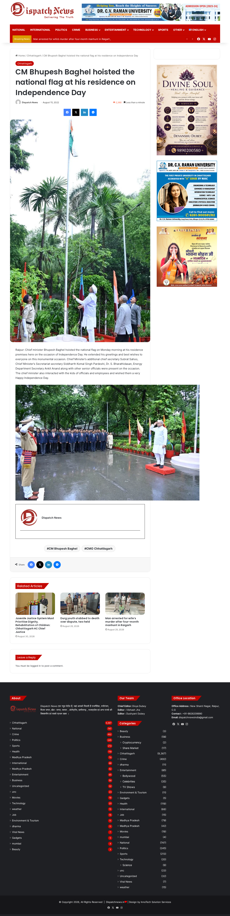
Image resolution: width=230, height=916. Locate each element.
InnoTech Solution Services (156, 902)
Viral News (18, 832)
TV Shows (129, 787)
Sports (163, 29)
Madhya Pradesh (22, 757)
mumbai (16, 843)
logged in (35, 665)
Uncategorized (20, 786)
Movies (16, 797)
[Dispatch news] (43, 11)
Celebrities (129, 781)
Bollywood (129, 775)
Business (91, 29)
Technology (142, 29)
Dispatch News (30, 102)
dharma (16, 826)
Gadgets (17, 837)
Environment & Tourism (25, 820)
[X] (178, 724)
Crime (76, 29)
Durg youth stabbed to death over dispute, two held (79, 619)
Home (21, 55)
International (40, 29)
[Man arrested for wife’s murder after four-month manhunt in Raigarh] (125, 604)
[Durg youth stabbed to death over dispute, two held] (80, 604)
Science (127, 865)
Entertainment (115, 29)
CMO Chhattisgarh (99, 548)
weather (17, 809)
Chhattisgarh (34, 55)
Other (177, 29)
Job (14, 814)
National (18, 29)
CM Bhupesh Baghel (63, 548)
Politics (61, 29)
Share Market (131, 748)
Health (16, 751)
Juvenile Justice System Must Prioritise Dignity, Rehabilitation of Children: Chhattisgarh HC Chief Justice (34, 625)
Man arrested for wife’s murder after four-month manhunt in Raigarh (71, 39)
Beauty (16, 849)
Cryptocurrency (132, 742)
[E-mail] (22, 536)
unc (14, 791)
